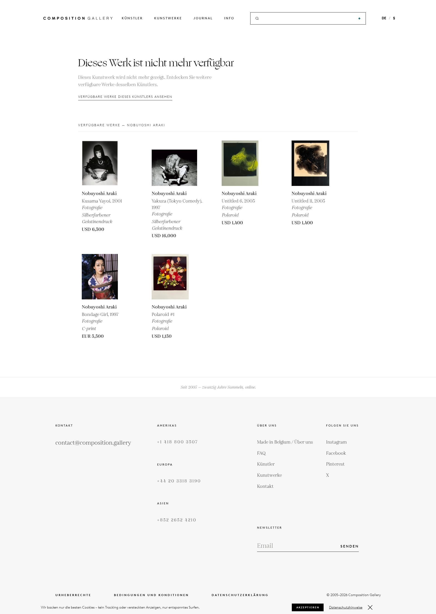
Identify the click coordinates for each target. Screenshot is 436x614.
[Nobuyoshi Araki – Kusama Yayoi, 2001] (104, 163)
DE (384, 18)
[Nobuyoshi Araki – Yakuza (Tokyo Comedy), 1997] (174, 163)
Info (229, 18)
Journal (203, 18)
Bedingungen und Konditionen (151, 595)
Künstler (132, 18)
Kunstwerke (168, 18)
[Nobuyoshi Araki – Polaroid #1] (174, 276)
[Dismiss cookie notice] (370, 607)
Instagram (336, 442)
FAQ (261, 453)
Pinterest (335, 464)
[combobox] (308, 18)
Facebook (336, 453)
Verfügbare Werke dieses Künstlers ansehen (125, 97)
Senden (349, 546)
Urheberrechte (73, 595)
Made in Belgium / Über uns (285, 442)
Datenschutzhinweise (345, 607)
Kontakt (265, 486)
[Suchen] (359, 18)
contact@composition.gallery (93, 443)
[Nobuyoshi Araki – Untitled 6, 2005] (244, 163)
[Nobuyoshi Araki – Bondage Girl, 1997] (104, 276)
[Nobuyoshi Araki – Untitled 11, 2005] (314, 163)
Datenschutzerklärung (240, 595)
